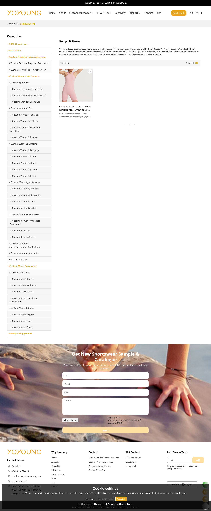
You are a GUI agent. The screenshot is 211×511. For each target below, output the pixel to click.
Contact (148, 13)
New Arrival (131, 466)
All (17, 23)
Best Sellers (131, 462)
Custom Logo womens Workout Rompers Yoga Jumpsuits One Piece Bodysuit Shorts (75, 108)
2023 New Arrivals (133, 457)
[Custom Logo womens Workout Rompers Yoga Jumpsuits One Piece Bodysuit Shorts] (76, 85)
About (62, 13)
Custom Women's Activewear (101, 462)
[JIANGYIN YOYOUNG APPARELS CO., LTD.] (24, 13)
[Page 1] (125, 125)
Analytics (100, 504)
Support (133, 13)
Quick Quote (179, 12)
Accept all (121, 499)
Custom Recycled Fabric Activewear (104, 457)
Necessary (88, 504)
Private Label (104, 13)
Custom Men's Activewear (100, 466)
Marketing (126, 504)
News (53, 478)
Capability (120, 13)
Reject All (90, 499)
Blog (158, 13)
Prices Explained (58, 474)
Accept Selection (105, 499)
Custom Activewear (80, 13)
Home (52, 13)
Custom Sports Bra (97, 470)
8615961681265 (19, 481)
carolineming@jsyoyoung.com (26, 476)
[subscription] (198, 460)
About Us (55, 462)
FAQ (53, 482)
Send (105, 430)
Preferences (113, 504)
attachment (72, 420)
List (193, 63)
